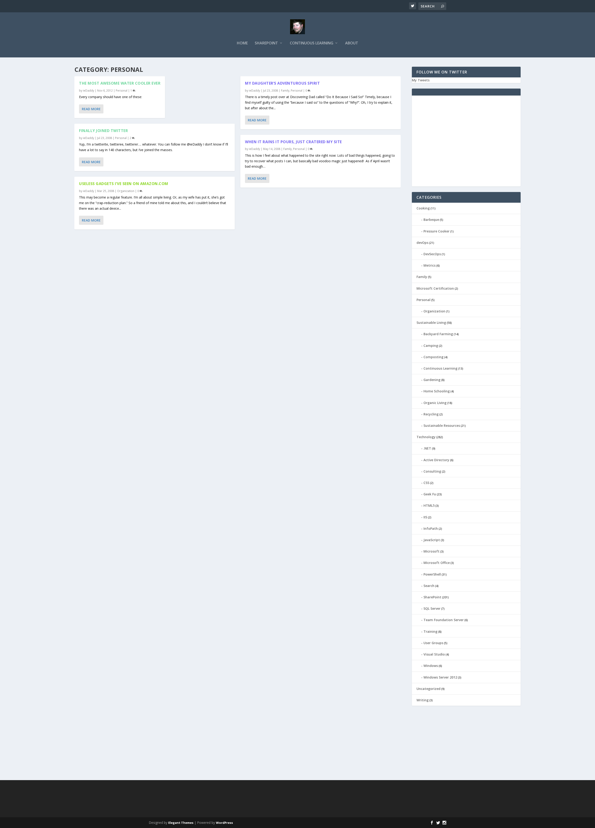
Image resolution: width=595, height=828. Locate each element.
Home (242, 43)
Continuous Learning (311, 43)
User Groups (433, 643)
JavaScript (431, 540)
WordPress (224, 823)
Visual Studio (434, 654)
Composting (433, 357)
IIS (425, 517)
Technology (426, 437)
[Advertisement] (466, 143)
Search (428, 585)
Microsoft (431, 551)
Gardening (431, 380)
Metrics (429, 265)
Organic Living (434, 403)
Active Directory (436, 460)
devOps (422, 242)
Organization (125, 191)
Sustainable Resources (441, 425)
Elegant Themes (180, 823)
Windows (430, 665)
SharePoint (266, 43)
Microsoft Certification (435, 288)
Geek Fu (429, 494)
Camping (430, 345)
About (351, 43)
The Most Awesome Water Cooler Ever (119, 83)
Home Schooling (436, 391)
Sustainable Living (431, 322)
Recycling (431, 414)
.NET (427, 448)
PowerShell (432, 574)
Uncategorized (428, 688)
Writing (422, 700)
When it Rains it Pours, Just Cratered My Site (293, 141)
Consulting (432, 471)
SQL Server (431, 608)
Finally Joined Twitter (103, 130)
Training (430, 631)
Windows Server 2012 (440, 677)
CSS (426, 482)
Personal (121, 91)
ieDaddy (88, 91)
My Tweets (421, 80)
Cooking (423, 208)
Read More (91, 109)
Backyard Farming (438, 334)
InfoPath (430, 528)
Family (285, 91)
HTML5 (429, 505)
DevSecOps (432, 254)
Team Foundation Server (443, 620)
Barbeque (431, 219)
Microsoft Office (436, 562)
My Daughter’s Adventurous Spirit (282, 83)
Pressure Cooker (436, 231)
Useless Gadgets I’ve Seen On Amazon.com (123, 183)
